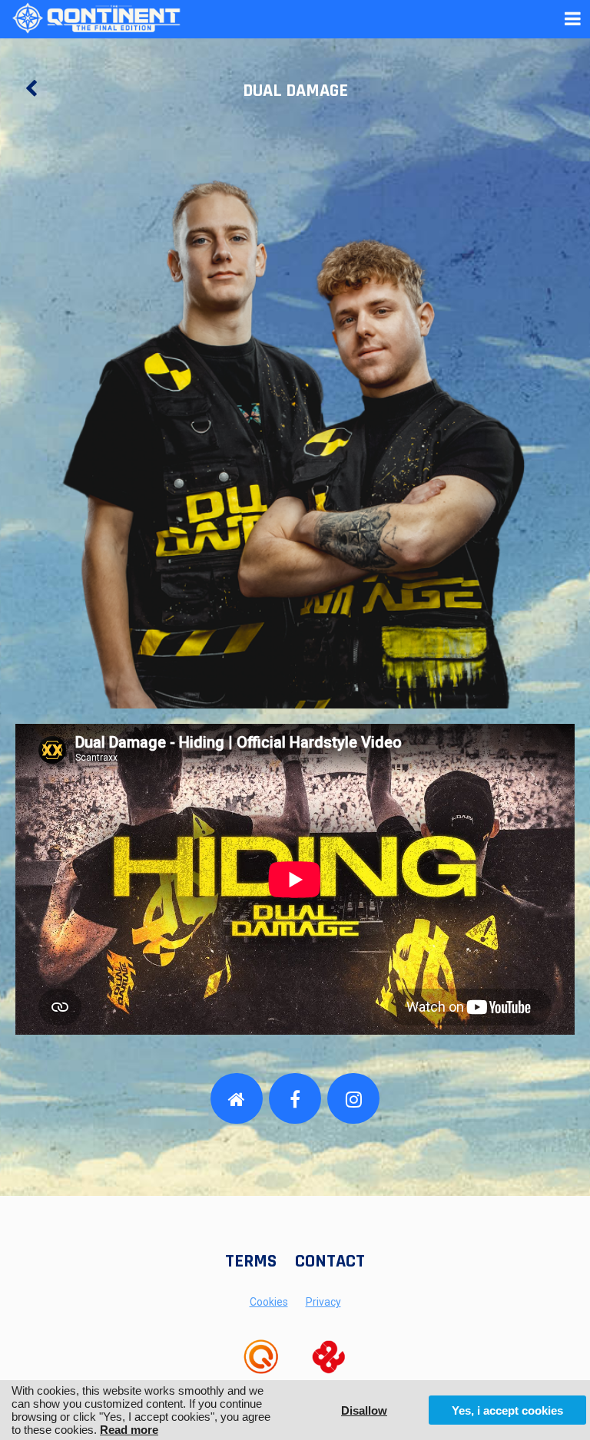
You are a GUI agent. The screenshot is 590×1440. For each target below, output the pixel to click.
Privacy (323, 1302)
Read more (129, 1429)
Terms (251, 1261)
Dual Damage (295, 90)
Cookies (269, 1302)
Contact (330, 1261)
